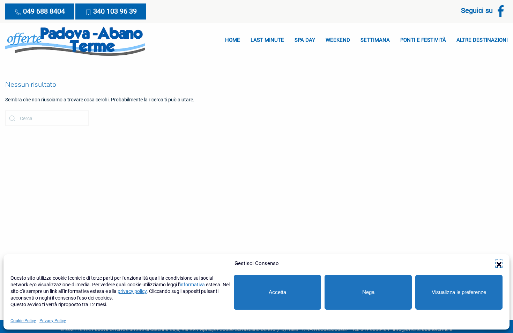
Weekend (338, 40)
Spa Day (305, 40)
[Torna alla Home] (75, 40)
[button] (499, 263)
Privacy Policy (52, 320)
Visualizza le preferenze (459, 292)
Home (232, 40)
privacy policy (132, 291)
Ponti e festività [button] (423, 40)
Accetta (277, 292)
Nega (368, 292)
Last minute (267, 40)
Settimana (375, 40)
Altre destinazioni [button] (482, 40)
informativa (192, 284)
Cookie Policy (23, 320)
